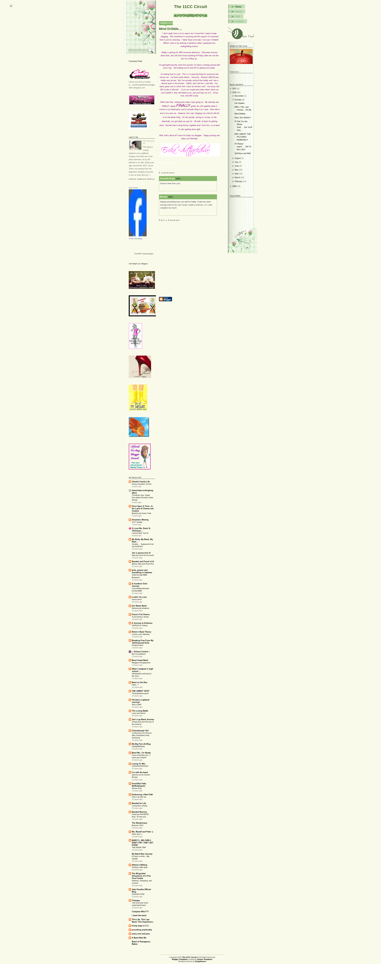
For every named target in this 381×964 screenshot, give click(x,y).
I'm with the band (140, 772)
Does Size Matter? (243, 117)
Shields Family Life (141, 482)
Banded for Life (139, 803)
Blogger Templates (180, 959)
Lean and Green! (139, 713)
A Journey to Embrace (142, 623)
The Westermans (139, 823)
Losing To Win (138, 764)
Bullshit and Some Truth (141, 513)
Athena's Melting (139, 865)
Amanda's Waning (140, 520)
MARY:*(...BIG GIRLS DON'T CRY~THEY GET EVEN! (142, 842)
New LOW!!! (136, 705)
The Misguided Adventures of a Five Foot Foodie (141, 875)
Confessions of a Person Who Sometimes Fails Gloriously (142, 735)
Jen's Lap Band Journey (143, 719)
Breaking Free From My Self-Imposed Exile (142, 641)
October (238, 100)
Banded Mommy (139, 812)
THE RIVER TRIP (139, 848)
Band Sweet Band (140, 660)
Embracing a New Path (142, 794)
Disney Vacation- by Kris (142, 484)
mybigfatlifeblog (138, 746)
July (236, 162)
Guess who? (137, 599)
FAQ (237, 16)
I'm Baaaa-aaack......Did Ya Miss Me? (243, 147)
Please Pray (137, 788)
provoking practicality (142, 930)
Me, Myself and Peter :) (142, 832)
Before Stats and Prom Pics (143, 564)
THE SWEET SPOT (140, 691)
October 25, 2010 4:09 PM (169, 189)
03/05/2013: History (140, 625)
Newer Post (164, 288)
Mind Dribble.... (170, 29)
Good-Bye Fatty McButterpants (139, 784)
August (238, 158)
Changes (136, 900)
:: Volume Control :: (141, 651)
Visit (138, 264)
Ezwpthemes (200, 961)
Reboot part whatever (140, 608)
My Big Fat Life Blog (141, 744)
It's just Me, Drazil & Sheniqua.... (141, 529)
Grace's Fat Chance (141, 614)
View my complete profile (142, 179)
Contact (239, 21)
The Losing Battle (140, 711)
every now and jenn (141, 934)
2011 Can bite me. (139, 797)
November (239, 96)
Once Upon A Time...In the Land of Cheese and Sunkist (143, 508)
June (237, 166)
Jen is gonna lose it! (141, 553)
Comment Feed (135, 61)
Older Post (215, 288)
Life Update (239, 103)
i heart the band (139, 915)
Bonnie (163, 196)
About (238, 11)
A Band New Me (139, 938)
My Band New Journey (142, 854)
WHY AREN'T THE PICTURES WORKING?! (243, 137)
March (237, 177)
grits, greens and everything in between (142, 571)
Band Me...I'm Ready (141, 753)
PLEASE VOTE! (138, 894)
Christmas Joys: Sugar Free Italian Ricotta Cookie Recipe (142, 497)
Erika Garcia (133, 188)
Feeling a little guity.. (140, 867)
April (237, 174)
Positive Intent (137, 645)
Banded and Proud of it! (143, 561)
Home (189, 288)
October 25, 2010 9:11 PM (169, 213)
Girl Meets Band (139, 606)
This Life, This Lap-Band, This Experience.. (143, 920)
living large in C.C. (140, 926)
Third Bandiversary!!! (140, 693)
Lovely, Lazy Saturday (141, 634)
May (236, 170)
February (238, 181)
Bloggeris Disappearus (141, 663)
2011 (234, 88)
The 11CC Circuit (190, 6)
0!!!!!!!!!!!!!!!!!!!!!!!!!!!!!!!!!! (140, 766)
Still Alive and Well (243, 153)
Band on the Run (139, 682)
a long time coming (139, 806)
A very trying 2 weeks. (140, 617)
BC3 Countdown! (139, 654)
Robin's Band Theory (141, 632)
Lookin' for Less (139, 597)
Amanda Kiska (167, 178)
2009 (234, 186)
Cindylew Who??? (140, 911)
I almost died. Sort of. (140, 533)
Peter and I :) (137, 834)
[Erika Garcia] (138, 236)
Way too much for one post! (143, 555)
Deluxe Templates (204, 959)
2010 (234, 92)
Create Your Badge (135, 238)
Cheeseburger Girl (140, 730)
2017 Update (137, 522)
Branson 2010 (137, 825)
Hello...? (135, 685)
